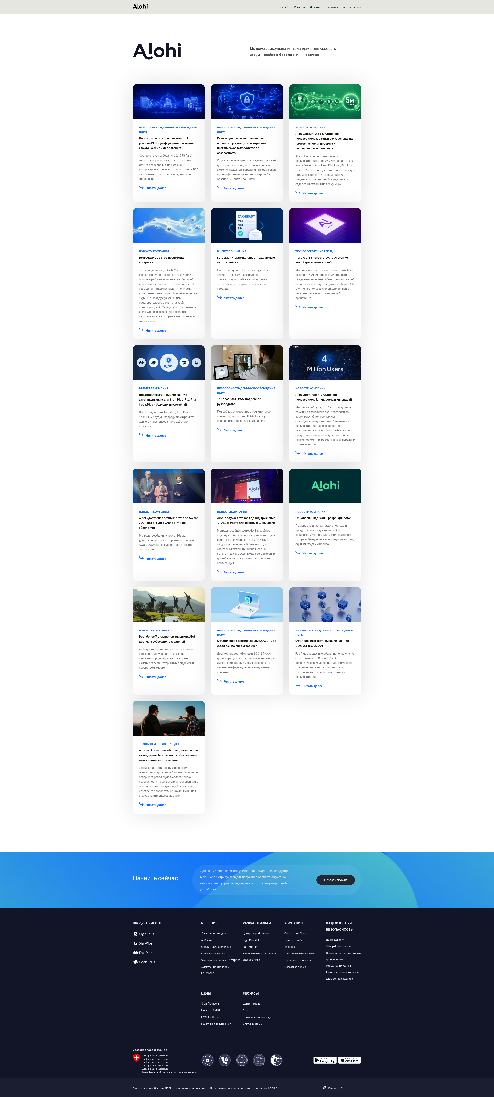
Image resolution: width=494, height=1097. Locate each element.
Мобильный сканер (213, 953)
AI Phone (206, 940)
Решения (299, 6)
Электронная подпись (215, 933)
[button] (281, 6)
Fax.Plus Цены (210, 1017)
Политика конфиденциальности (230, 1087)
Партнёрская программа (299, 953)
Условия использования (190, 1087)
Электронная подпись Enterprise (215, 970)
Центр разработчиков (256, 933)
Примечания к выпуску (257, 1017)
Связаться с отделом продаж (343, 6)
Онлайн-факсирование (216, 946)
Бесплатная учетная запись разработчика (260, 956)
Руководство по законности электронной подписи (343, 975)
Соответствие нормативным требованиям (343, 956)
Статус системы (252, 1023)
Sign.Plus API (251, 940)
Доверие (315, 6)
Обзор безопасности (339, 946)
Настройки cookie (265, 1087)
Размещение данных (339, 965)
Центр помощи (252, 1003)
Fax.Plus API (250, 946)
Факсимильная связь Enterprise (220, 960)
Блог (246, 1010)
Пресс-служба (293, 940)
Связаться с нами (295, 966)
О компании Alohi (295, 933)
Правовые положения (298, 960)
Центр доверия (335, 939)
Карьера (289, 946)
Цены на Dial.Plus (212, 1010)
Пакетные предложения (216, 1023)
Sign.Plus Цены (210, 1003)
